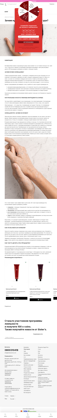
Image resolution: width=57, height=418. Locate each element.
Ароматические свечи (29, 380)
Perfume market (27, 384)
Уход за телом (27, 367)
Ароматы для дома (28, 365)
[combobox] (15, 395)
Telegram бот (8, 373)
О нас (39, 349)
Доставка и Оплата (42, 370)
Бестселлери (27, 355)
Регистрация (41, 363)
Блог (39, 351)
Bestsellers (26, 347)
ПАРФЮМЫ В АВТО (28, 382)
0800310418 (11, 350)
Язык (6, 398)
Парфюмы (26, 363)
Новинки (26, 353)
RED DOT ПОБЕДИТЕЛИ (29, 361)
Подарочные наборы (29, 372)
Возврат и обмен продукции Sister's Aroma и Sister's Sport (45, 382)
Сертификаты (27, 390)
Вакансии (40, 357)
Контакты (40, 355)
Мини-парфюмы (27, 368)
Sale (25, 351)
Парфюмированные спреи (30, 359)
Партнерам (27, 349)
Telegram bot (8, 381)
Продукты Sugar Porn (43, 347)
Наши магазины (41, 361)
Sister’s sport (27, 388)
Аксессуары (27, 370)
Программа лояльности (43, 359)
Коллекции (26, 378)
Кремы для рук (27, 374)
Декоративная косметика (30, 376)
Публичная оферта (42, 368)
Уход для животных (29, 386)
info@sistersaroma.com (10, 352)
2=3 (25, 357)
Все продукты (27, 392)
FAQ (39, 353)
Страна (6, 395)
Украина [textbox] (12, 395)
